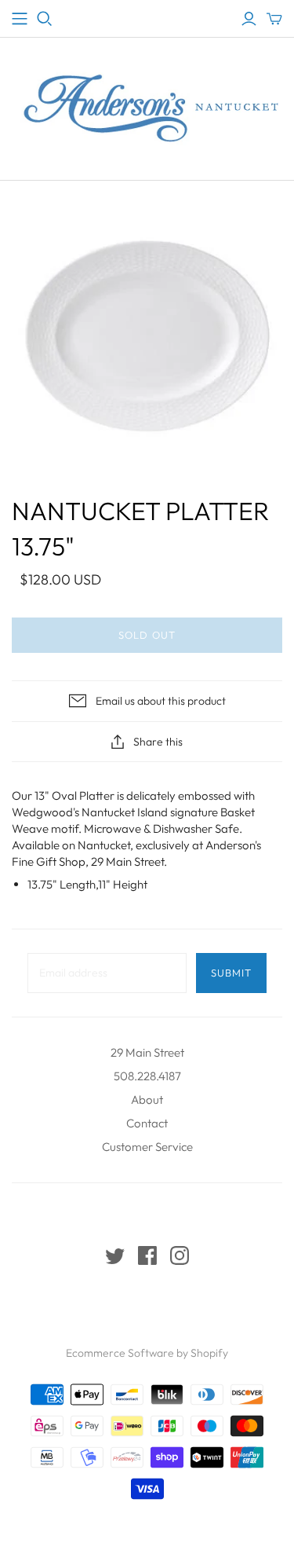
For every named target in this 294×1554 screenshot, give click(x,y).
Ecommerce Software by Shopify (147, 1353)
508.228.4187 (147, 1075)
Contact (147, 1123)
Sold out (146, 635)
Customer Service (147, 1146)
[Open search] (45, 19)
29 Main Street (147, 1052)
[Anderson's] (19, 19)
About (147, 1099)
